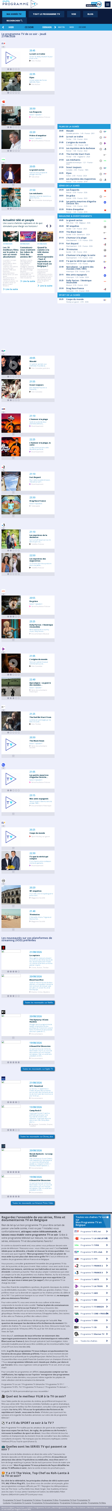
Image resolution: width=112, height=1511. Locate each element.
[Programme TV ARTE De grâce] (13, 616)
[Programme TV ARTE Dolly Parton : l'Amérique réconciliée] (13, 640)
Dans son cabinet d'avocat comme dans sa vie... (38, 663)
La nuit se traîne (37, 54)
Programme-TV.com (42, 1507)
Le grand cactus (36, 170)
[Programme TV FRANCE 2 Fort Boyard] (13, 492)
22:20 (32, 132)
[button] (50, 226)
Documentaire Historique (41, 805)
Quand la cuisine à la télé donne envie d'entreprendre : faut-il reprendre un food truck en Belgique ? (45, 256)
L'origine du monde (38, 659)
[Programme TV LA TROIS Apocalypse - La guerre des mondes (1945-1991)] (13, 698)
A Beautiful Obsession (39, 1046)
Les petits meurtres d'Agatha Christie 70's (81, 202)
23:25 (32, 621)
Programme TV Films (97, 1503)
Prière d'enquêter (37, 135)
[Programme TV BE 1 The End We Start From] (13, 732)
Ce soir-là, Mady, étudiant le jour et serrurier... (41, 57)
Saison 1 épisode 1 (35, 114)
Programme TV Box (50, 1500)
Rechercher (13, 20)
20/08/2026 (35, 976)
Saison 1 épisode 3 (35, 138)
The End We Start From (40, 717)
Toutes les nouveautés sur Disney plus (36, 1136)
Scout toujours (36, 385)
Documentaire (37, 1034)
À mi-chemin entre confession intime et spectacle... (40, 862)
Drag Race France (37, 501)
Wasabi (32, 361)
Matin (61, 27)
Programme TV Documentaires (45, 1503)
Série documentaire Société (38, 746)
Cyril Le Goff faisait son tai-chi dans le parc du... (40, 541)
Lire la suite (11, 289)
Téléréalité (35, 506)
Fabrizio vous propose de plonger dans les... (38, 173)
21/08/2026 (35, 952)
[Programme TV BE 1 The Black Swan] (13, 756)
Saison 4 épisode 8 (35, 503)
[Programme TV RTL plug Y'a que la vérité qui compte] (13, 872)
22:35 (32, 74)
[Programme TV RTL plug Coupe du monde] (13, 848)
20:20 (32, 888)
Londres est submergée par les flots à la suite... (40, 721)
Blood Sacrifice (36, 980)
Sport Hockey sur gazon (40, 836)
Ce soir (29, 27)
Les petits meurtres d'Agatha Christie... (39, 776)
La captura (34, 955)
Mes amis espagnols (38, 798)
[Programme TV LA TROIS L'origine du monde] (13, 674)
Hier (11, 27)
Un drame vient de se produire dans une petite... (40, 564)
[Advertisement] (28, 320)
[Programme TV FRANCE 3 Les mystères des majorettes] (13, 574)
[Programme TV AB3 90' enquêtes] (13, 906)
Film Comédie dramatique (41, 200)
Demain (47, 27)
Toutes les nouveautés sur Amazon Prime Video (32, 1203)
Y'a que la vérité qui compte (38, 857)
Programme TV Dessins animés (73, 1503)
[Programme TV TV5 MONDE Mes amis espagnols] (13, 814)
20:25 (32, 830)
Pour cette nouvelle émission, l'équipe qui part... (39, 481)
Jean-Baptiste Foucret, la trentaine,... (38, 388)
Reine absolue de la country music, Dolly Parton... (39, 630)
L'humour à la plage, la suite (40, 444)
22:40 (32, 679)
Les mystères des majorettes (37, 560)
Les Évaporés (35, 112)
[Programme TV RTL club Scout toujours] (13, 400)
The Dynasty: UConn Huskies (38, 1020)
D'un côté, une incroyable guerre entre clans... (41, 894)
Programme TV (91, 1231)
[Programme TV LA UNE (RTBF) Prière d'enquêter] (13, 151)
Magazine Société (38, 898)
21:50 (32, 190)
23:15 (32, 795)
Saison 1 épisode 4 (35, 604)
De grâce (33, 601)
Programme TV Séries (31, 1500)
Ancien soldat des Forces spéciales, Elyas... (38, 81)
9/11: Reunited (36, 1086)
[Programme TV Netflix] (13, 971)
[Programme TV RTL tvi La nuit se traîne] (13, 69)
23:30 (32, 497)
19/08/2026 (35, 1043)
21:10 (32, 416)
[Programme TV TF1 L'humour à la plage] (13, 434)
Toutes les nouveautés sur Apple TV (37, 1069)
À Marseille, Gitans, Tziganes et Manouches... (40, 918)
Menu (108, 4)
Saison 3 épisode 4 (35, 780)
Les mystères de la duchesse (38, 536)
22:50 (32, 555)
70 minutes (34, 914)
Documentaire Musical (40, 634)
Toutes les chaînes (89, 1341)
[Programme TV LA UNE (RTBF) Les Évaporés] (13, 127)
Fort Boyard (35, 477)
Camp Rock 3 (35, 1110)
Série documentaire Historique (38, 690)
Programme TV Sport (12, 1500)
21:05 (32, 656)
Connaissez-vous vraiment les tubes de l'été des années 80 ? (27, 252)
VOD (73, 14)
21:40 (32, 911)
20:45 (32, 51)
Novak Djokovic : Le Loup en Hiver (40, 1155)
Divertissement (37, 426)
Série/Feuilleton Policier (40, 117)
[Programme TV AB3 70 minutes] (13, 930)
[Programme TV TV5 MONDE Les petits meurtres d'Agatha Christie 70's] (13, 790)
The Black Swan (36, 741)
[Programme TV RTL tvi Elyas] (13, 93)
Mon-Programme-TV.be (61, 1507)
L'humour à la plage (38, 419)
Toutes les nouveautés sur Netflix (39, 1002)
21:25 (32, 714)
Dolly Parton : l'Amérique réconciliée (41, 626)
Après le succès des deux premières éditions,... (37, 423)
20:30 (32, 109)
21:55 (32, 382)
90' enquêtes (35, 891)
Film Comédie (36, 392)
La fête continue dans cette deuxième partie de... (39, 448)
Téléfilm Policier (37, 544)
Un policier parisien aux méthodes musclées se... (38, 365)
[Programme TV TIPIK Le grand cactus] (13, 185)
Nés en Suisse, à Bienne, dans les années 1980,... (40, 802)
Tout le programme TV (46, 14)
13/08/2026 (35, 1107)
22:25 (32, 439)
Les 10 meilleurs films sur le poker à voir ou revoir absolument (11, 252)
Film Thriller (36, 61)
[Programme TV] (13, 1038)
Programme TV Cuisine (21, 1503)
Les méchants (36, 193)
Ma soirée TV (14, 14)
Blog (90, 14)
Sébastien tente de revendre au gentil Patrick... (40, 197)
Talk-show (35, 177)
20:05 (32, 166)
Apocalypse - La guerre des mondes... (40, 684)
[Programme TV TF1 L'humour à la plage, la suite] (13, 458)
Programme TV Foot (67, 1500)
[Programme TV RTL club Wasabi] (13, 376)
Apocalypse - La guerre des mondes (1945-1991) (79, 267)
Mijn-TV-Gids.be (79, 1507)
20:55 (32, 598)
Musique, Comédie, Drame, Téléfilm (41, 1125)
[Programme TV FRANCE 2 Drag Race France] (13, 516)
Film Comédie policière (40, 368)
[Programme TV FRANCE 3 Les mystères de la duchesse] (13, 550)
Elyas (31, 77)
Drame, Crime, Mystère (40, 992)
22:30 (32, 853)
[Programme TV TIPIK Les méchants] (13, 209)
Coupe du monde (37, 833)
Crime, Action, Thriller (40, 967)
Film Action (35, 84)
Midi (72, 27)
